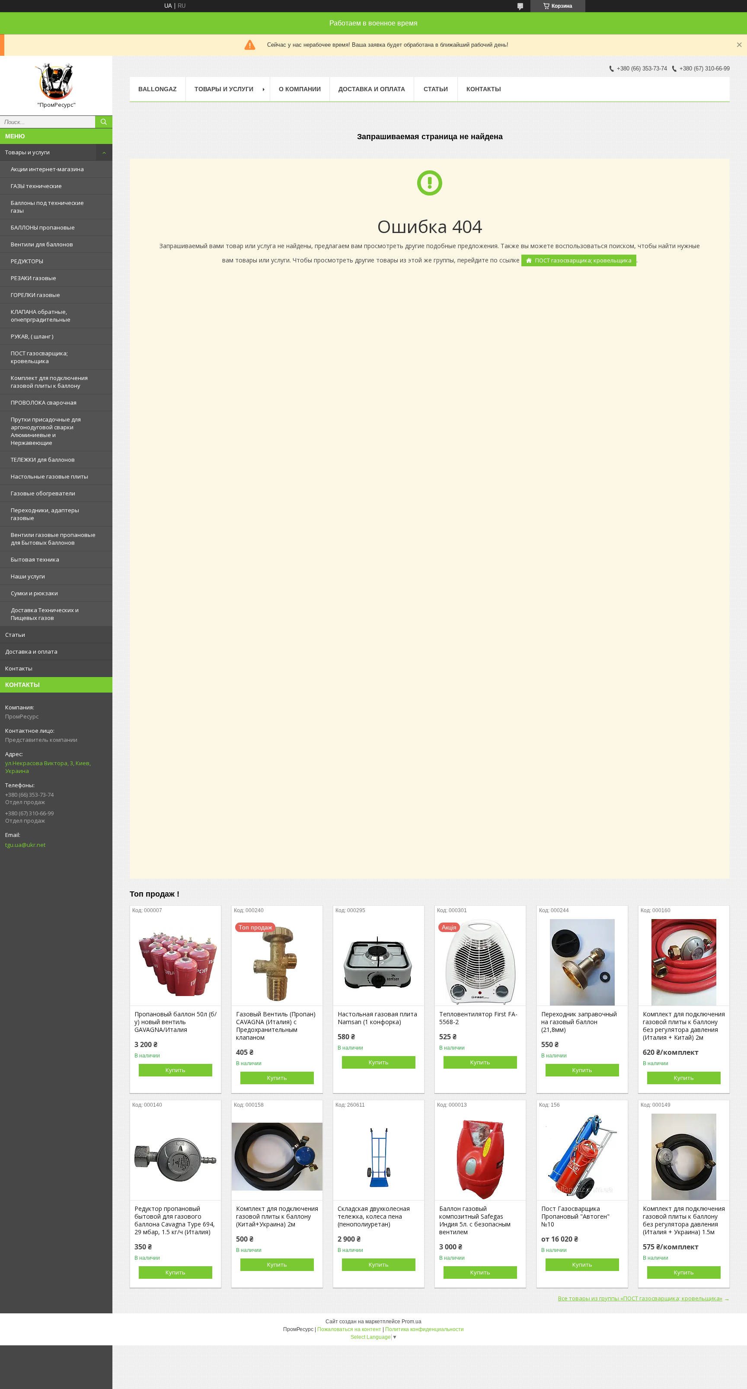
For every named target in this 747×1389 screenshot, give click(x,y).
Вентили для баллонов (42, 244)
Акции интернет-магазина (47, 169)
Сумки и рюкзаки (34, 593)
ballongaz (157, 89)
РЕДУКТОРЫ (27, 261)
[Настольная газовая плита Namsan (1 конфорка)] (378, 962)
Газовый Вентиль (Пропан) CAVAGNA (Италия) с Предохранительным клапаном (276, 1025)
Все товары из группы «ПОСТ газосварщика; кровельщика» (640, 1298)
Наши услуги (28, 576)
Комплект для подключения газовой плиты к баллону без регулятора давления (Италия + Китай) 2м (684, 1025)
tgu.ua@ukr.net (25, 845)
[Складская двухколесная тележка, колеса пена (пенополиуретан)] (378, 1157)
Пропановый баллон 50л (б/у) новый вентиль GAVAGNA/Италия (175, 1022)
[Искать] (103, 121)
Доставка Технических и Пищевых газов (45, 614)
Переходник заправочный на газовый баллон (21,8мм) (579, 1022)
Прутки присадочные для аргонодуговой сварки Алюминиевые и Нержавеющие (46, 431)
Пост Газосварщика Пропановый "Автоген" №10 (575, 1216)
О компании (300, 89)
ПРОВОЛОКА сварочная (44, 402)
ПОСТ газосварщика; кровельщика (39, 357)
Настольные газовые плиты (49, 476)
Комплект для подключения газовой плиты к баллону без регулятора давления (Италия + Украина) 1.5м (684, 1220)
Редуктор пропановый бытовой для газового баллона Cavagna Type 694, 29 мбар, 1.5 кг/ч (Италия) (174, 1220)
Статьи (15, 635)
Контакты (18, 668)
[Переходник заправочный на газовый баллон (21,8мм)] (582, 962)
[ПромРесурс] (56, 81)
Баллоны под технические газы (47, 206)
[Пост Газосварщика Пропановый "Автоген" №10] (582, 1157)
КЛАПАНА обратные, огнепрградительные (40, 315)
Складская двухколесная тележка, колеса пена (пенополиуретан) (374, 1216)
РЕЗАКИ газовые (33, 278)
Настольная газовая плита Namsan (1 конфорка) (377, 1018)
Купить (175, 1070)
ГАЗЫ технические (36, 186)
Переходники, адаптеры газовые (45, 514)
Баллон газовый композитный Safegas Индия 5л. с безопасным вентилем (475, 1220)
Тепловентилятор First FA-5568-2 (478, 1018)
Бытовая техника (35, 559)
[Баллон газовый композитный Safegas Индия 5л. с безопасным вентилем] (480, 1157)
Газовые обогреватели (43, 493)
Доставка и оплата (31, 651)
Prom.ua (411, 1322)
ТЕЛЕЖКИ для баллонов (43, 459)
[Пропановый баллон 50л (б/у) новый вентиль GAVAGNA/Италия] (175, 962)
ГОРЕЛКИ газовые (35, 295)
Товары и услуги (27, 152)
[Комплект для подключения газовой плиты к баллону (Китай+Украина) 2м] (277, 1157)
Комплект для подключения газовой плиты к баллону (49, 382)
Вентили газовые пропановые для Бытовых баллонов (53, 538)
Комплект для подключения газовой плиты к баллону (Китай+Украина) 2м (277, 1216)
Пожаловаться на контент (349, 1329)
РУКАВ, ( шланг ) (32, 336)
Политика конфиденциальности (424, 1329)
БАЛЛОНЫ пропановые (43, 227)
